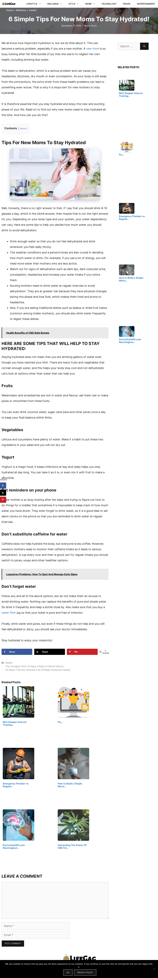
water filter (9, 612)
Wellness (53, 3)
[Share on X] (3, 492)
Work (88, 3)
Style (72, 3)
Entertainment (146, 3)
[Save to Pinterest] (3, 500)
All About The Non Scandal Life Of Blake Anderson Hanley (38, 669)
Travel (127, 3)
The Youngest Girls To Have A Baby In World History (34, 666)
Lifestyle (31, 3)
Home (9, 10)
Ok (68, 972)
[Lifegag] (8, 4)
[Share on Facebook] (3, 485)
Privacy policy (85, 972)
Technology (109, 3)
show (23, 128)
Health (33, 10)
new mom (92, 48)
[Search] (144, 46)
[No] (154, 968)
